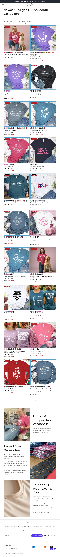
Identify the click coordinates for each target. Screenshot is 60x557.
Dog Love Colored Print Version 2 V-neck (40, 203)
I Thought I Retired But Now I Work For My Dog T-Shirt (16, 314)
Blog (41, 526)
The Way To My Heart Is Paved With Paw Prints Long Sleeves (42, 277)
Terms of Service (39, 530)
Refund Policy (29, 530)
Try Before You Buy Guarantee (30, 526)
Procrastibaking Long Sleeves (11, 203)
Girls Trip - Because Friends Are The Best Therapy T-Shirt (16, 93)
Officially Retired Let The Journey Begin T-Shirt (15, 276)
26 (36, 400)
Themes (9, 21)
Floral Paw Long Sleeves (10, 239)
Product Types (26, 21)
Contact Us (14, 526)
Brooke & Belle (11, 553)
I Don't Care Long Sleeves (36, 93)
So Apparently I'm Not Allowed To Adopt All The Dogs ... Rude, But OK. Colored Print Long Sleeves (42, 389)
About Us (6, 526)
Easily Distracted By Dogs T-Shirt (38, 130)
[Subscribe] (28, 535)
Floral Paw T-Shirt (8, 166)
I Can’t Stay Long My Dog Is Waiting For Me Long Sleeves (16, 55)
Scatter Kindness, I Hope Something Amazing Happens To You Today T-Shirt (15, 352)
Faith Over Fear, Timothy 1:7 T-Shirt (39, 314)
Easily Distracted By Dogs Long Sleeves (14, 388)
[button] (3, 4)
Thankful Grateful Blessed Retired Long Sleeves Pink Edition (42, 239)
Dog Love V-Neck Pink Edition (37, 166)
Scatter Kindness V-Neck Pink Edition (39, 351)
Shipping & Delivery (49, 526)
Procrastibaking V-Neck (10, 130)
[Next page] (39, 400)
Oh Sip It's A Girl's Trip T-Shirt (37, 57)
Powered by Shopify (18, 553)
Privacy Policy (20, 530)
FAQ (19, 526)
